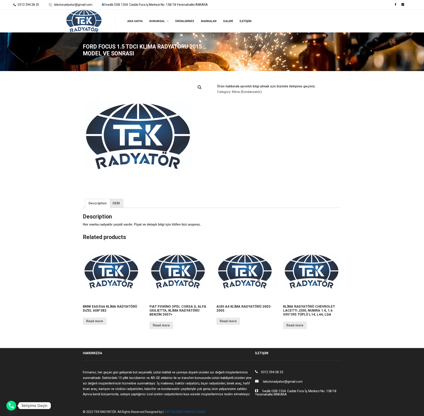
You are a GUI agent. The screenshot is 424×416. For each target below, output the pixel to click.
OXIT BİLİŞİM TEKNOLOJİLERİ (184, 412)
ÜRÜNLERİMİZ (184, 21)
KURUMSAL (157, 21)
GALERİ (228, 21)
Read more (94, 321)
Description (98, 203)
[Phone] (11, 405)
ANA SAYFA (135, 21)
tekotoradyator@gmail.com (72, 4)
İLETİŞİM (246, 21)
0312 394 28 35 (28, 4)
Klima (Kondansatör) (247, 92)
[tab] (97, 203)
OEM (116, 203)
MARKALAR (208, 21)
